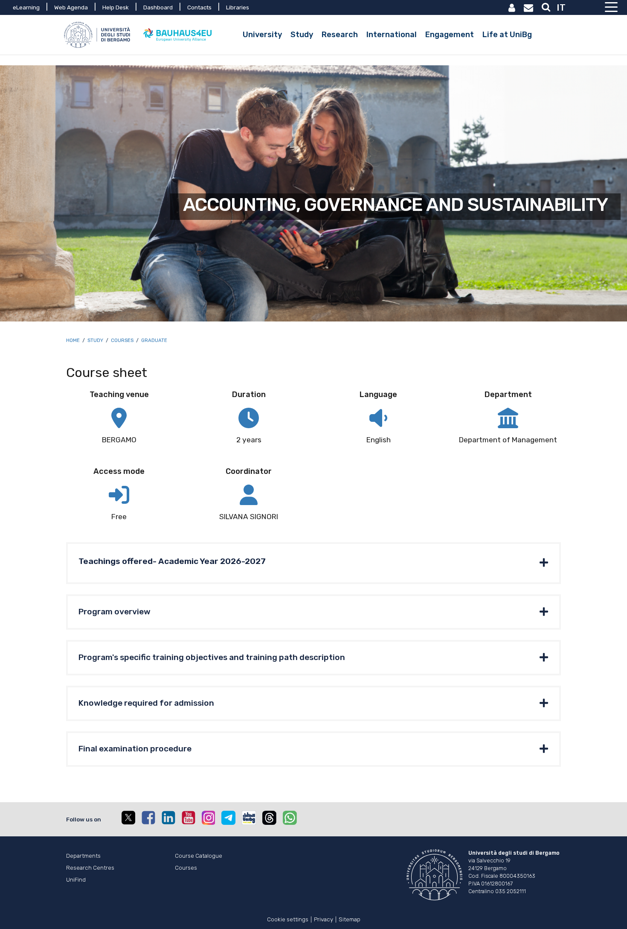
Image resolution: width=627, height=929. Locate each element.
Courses (122, 340)
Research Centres (90, 867)
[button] (313, 563)
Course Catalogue (198, 855)
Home (73, 340)
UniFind (76, 879)
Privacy (323, 918)
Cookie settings (287, 918)
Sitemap (349, 918)
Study (95, 340)
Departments (83, 855)
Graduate (154, 340)
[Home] (98, 35)
